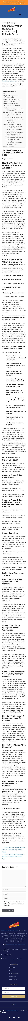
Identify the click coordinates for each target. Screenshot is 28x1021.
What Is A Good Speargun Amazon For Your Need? (15, 109)
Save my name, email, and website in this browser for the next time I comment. (14, 903)
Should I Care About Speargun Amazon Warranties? (14, 130)
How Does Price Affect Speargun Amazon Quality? (15, 127)
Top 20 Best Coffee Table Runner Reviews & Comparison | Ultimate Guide (13, 857)
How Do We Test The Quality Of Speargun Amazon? (13, 100)
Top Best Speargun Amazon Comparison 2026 (11, 96)
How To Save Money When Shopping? (13, 140)
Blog (10, 970)
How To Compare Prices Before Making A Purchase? (14, 143)
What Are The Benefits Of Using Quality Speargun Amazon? (15, 133)
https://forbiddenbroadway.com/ (9, 930)
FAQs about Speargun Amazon (12, 124)
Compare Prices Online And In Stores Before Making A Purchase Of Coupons (15, 119)
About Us (12, 967)
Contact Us (12, 976)
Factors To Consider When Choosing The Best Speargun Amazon (12, 105)
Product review (14, 973)
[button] (20, 14)
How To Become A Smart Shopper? (13, 112)
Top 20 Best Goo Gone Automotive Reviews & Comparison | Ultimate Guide (13, 850)
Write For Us (13, 979)
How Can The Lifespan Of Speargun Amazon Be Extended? (15, 136)
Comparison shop (11, 122)
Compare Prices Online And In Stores (14, 115)
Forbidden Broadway (12, 1011)
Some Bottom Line (9, 146)
